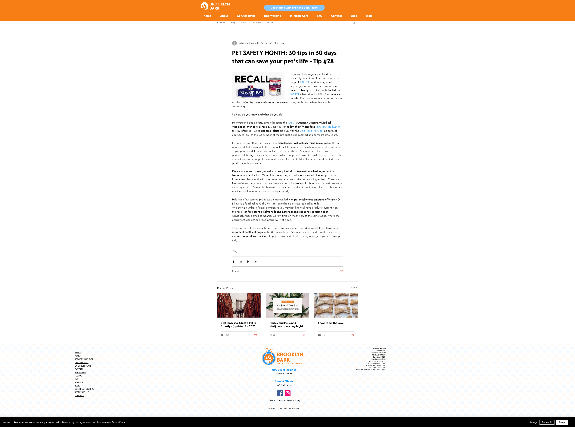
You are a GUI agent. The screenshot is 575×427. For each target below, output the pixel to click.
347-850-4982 (284, 373)
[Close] (571, 422)
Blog (233, 22)
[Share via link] (255, 261)
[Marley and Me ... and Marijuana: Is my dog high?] (287, 305)
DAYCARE (79, 369)
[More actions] (341, 43)
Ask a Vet (256, 22)
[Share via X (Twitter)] (240, 261)
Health (270, 22)
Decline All (547, 422)
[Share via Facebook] (233, 261)
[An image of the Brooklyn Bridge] (239, 305)
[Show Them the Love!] (336, 305)
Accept (562, 422)
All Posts (221, 22)
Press (243, 22)
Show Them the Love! (331, 322)
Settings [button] (533, 422)
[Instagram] (287, 393)
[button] (294, 8)
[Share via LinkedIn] (248, 261)
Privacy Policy (293, 400)
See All (354, 287)
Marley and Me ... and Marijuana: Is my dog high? (286, 324)
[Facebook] (280, 393)
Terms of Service (277, 400)
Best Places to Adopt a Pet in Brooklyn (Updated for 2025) (239, 324)
